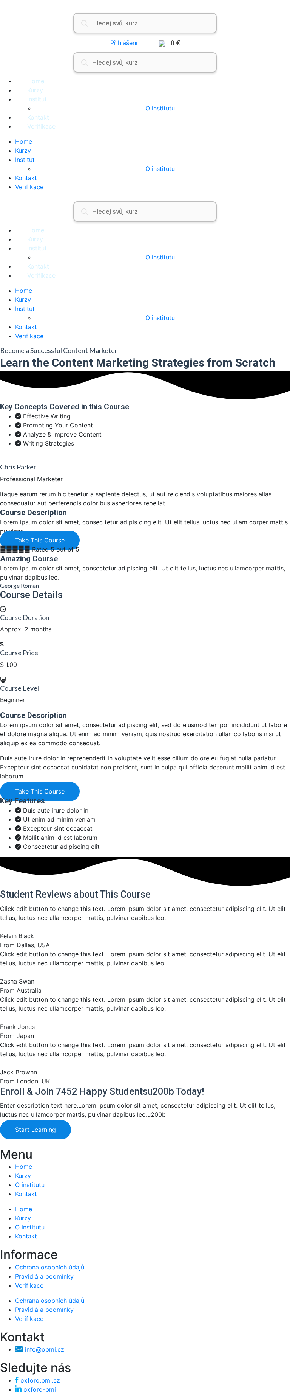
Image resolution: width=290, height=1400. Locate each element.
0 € (172, 43)
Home (35, 81)
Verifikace (41, 126)
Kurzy (35, 90)
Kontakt (38, 117)
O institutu (160, 108)
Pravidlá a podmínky (44, 1276)
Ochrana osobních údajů (49, 1267)
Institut (37, 99)
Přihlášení (123, 43)
